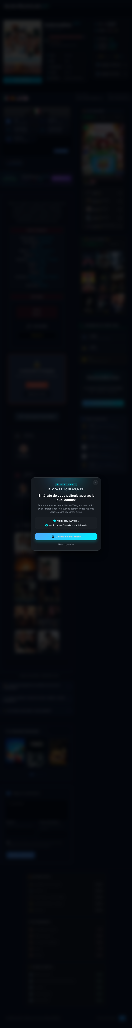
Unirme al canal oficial (68, 536)
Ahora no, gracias (66, 544)
